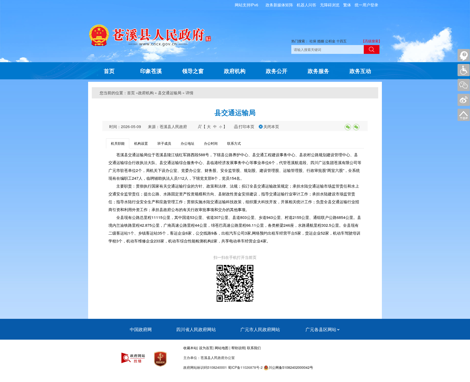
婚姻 (320, 40)
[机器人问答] (464, 55)
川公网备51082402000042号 (291, 367)
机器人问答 (306, 5)
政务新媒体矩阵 (279, 5)
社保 (312, 40)
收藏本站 (190, 347)
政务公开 (276, 71)
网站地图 (221, 347)
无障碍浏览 (330, 5)
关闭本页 (271, 126)
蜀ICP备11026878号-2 (245, 367)
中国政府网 (141, 329)
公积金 (330, 40)
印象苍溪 (151, 71)
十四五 (341, 40)
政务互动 (360, 71)
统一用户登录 (366, 5)
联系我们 (254, 347)
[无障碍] (464, 70)
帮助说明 (238, 347)
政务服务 (318, 71)
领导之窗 (193, 71)
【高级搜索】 (371, 40)
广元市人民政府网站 (260, 329)
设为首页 (206, 347)
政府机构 (235, 71)
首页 (109, 71)
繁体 (347, 5)
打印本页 (246, 126)
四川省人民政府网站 (196, 329)
